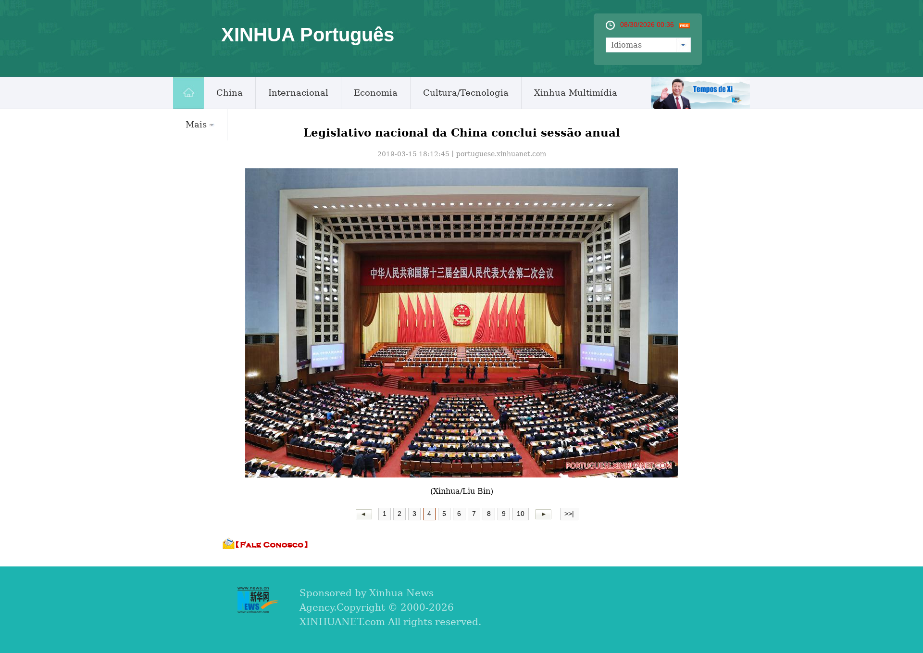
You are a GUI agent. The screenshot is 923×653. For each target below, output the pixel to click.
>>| (569, 513)
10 (520, 513)
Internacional (298, 93)
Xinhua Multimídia (575, 93)
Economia (376, 93)
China (229, 93)
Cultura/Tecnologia (466, 93)
